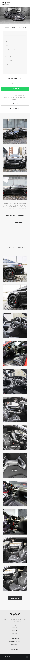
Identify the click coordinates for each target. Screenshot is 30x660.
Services (14, 633)
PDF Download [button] (16, 108)
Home (14, 625)
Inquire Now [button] (16, 79)
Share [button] (15, 103)
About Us (14, 628)
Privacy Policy (14, 647)
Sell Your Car (14, 636)
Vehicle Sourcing (14, 638)
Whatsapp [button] (16, 89)
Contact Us (14, 649)
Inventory (14, 630)
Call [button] (15, 84)
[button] (27, 3)
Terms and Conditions (14, 641)
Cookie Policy (14, 644)
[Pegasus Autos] (5, 3)
